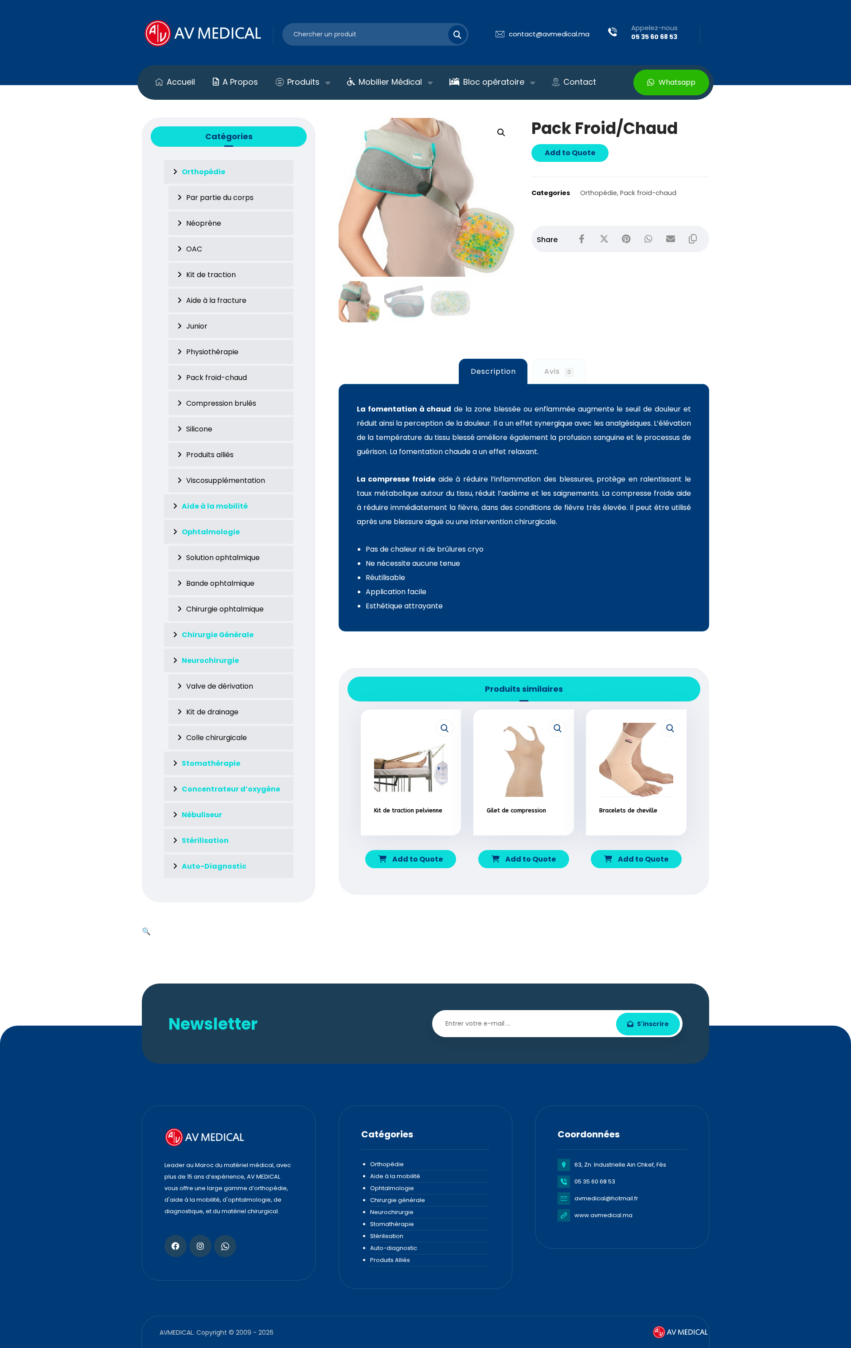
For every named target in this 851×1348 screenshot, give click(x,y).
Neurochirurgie (392, 1212)
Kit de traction (211, 275)
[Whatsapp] (225, 1246)
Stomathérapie (392, 1224)
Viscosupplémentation (225, 480)
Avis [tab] (557, 371)
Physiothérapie (212, 352)
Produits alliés (210, 455)
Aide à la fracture (216, 300)
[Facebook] (175, 1246)
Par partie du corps (220, 197)
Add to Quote (570, 153)
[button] (501, 133)
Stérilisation (386, 1236)
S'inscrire (653, 1023)
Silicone (199, 429)
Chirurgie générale (397, 1200)
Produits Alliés (390, 1260)
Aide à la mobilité (395, 1176)
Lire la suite (416, 836)
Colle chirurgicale (216, 738)
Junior (196, 326)
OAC (194, 249)
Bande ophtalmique (220, 583)
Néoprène (203, 223)
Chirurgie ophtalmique (225, 609)
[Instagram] (200, 1246)
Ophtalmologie (392, 1188)
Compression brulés (221, 403)
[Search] (452, 34)
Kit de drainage (212, 712)
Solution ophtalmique (223, 558)
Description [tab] (493, 371)
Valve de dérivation (219, 686)
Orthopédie (598, 192)
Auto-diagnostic (393, 1248)
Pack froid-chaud (648, 192)
